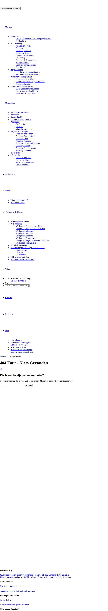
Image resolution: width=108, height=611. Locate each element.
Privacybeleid (5, 600)
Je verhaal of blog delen (26, 93)
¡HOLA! (19, 126)
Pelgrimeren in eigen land (21, 77)
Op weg (8, 27)
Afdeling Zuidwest (23, 150)
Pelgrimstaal (21, 67)
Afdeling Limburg (23, 146)
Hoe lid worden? (17, 202)
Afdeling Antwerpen (24, 134)
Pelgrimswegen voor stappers (28, 72)
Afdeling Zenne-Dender (26, 148)
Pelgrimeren (16, 36)
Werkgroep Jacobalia (24, 236)
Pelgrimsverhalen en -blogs (22, 86)
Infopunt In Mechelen (20, 112)
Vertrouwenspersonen (25, 162)
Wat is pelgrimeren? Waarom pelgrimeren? (33, 39)
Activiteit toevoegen (19, 245)
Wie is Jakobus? (22, 165)
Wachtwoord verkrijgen (20, 342)
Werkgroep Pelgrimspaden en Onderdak (32, 240)
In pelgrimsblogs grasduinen (27, 89)
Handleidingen (22, 250)
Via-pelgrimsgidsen (24, 129)
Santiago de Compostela (26, 60)
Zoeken (8, 283)
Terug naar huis (22, 62)
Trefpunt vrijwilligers (14, 212)
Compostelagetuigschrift (21, 119)
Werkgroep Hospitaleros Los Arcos (30, 228)
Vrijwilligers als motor (20, 221)
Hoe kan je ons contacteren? (11, 586)
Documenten (21, 255)
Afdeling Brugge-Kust (25, 136)
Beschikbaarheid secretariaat (22, 259)
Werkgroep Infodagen (25, 231)
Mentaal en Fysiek (23, 46)
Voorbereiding (16, 43)
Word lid (9, 191)
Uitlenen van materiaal (20, 257)
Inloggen (9, 314)
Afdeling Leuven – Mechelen (28, 143)
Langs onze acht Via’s (25, 79)
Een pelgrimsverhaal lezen (27, 91)
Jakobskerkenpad (23, 84)
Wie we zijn (15, 155)
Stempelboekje (17, 117)
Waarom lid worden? (19, 200)
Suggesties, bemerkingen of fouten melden (17, 591)
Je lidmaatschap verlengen (21, 349)
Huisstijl (19, 252)
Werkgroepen (16, 224)
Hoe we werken (22, 160)
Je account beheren (18, 347)
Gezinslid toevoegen (19, 345)
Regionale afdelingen (19, 131)
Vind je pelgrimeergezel (26, 65)
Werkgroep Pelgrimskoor (26, 238)
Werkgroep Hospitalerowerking (29, 226)
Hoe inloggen (16, 340)
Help (7, 330)
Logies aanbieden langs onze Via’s (30, 81)
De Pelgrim (20, 124)
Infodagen (15, 115)
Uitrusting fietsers (23, 53)
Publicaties (15, 122)
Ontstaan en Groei (23, 157)
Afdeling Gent (22, 138)
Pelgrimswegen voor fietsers (27, 74)
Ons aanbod (10, 103)
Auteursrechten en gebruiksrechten (14, 605)
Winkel (8, 269)
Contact (8, 297)
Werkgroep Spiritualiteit (26, 243)
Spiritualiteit (21, 41)
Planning (19, 48)
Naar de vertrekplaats (24, 55)
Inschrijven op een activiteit (22, 352)
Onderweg (20, 58)
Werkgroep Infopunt (24, 233)
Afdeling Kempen (23, 141)
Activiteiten (10, 174)
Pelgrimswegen (17, 69)
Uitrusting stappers (23, 50)
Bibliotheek (15, 153)
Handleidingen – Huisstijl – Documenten (28, 247)
